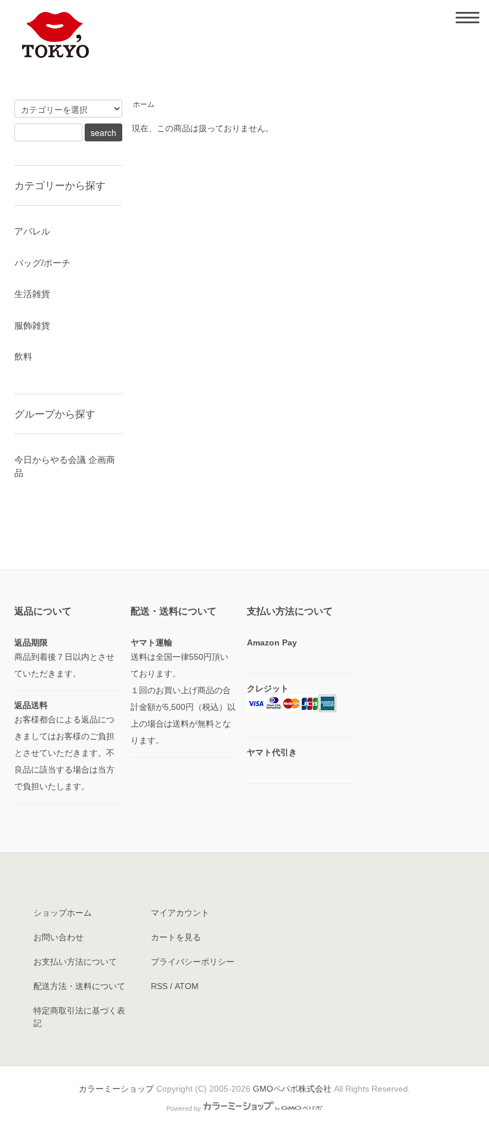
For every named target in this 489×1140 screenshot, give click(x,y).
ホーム (143, 104)
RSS (159, 986)
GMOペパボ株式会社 (292, 1088)
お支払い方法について (75, 961)
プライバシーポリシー (192, 961)
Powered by (183, 1108)
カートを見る (176, 937)
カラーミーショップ (116, 1088)
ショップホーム (62, 912)
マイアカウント (180, 912)
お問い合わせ (58, 937)
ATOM (187, 986)
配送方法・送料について (79, 986)
